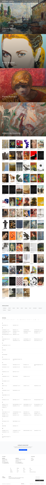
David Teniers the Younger (6, 437)
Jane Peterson (5, 399)
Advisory (29, 1)
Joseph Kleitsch (5, 376)
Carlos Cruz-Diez (38, 340)
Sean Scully (5, 413)
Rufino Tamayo (5, 421)
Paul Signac (37, 413)
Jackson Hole (17, 458)
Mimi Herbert (26, 364)
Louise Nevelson (5, 390)
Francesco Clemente (27, 340)
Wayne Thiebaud (16, 421)
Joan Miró (26, 385)
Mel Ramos (5, 404)
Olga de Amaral (5, 325)
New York (32, 458)
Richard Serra (27, 413)
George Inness (5, 371)
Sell (17, 469)
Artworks (11, 470)
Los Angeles (32, 459)
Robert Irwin (16, 371)
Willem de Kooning (15, 376)
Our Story (24, 469)
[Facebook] (3, 477)
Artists (22, 1)
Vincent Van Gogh (6, 359)
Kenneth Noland (16, 390)
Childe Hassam (16, 364)
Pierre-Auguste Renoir (38, 404)
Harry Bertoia (16, 331)
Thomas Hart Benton (6, 331)
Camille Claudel (16, 340)
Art (20, 1)
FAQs (30, 470)
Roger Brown (16, 334)
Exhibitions (26, 1)
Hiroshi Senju (15, 413)
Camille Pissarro (27, 399)
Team (23, 470)
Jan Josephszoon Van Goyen (17, 359)
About (32, 1)
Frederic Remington (28, 404)
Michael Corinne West (28, 430)
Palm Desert (3, 458)
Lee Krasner (27, 376)
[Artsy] (5, 477)
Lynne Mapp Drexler (6, 345)
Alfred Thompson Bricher (7, 334)
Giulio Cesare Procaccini (38, 399)
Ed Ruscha (4, 407)
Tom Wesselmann (16, 430)
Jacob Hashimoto (4, 364)
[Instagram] (2, 477)
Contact (35, 1)
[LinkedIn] (4, 477)
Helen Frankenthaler (4, 354)
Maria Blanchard (37, 331)
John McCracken (16, 385)
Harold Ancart (15, 325)
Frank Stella (5, 416)
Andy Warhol (5, 430)
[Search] (43, 1)
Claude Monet (37, 385)
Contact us (31, 469)
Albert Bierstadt (27, 331)
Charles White (37, 430)
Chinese (3, 340)
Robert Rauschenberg (17, 404)
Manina (4, 385)
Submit (39, 480)
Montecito (32, 460)
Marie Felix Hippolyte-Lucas (38, 365)
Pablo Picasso (16, 399)
